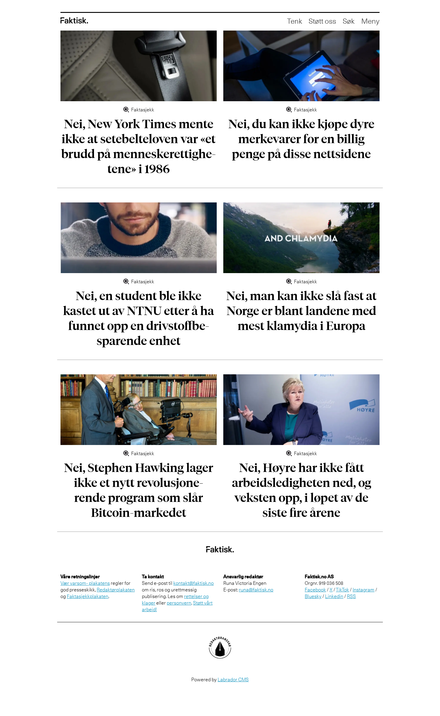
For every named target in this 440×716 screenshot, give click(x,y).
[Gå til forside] (74, 20)
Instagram (363, 589)
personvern (179, 603)
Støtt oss (322, 21)
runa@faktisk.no (256, 589)
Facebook (315, 589)
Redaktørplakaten (116, 589)
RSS (351, 596)
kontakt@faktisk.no (193, 583)
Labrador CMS (233, 679)
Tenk (294, 21)
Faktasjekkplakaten (87, 596)
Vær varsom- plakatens (85, 583)
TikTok (342, 589)
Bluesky (313, 596)
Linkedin (334, 596)
